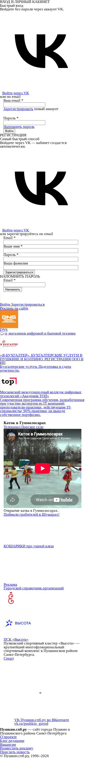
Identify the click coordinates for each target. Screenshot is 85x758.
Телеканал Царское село (24, 427)
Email (9, 238)
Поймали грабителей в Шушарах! (32, 514)
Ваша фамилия (15, 263)
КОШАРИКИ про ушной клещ (29, 546)
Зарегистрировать (18, 109)
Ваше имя (13, 246)
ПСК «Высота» (16, 639)
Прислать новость (15, 752)
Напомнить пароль (18, 127)
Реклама (10, 584)
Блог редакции (12, 741)
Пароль (11, 118)
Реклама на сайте (14, 308)
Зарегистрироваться (28, 304)
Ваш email (13, 100)
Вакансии (8, 744)
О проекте (8, 737)
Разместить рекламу (16, 748)
